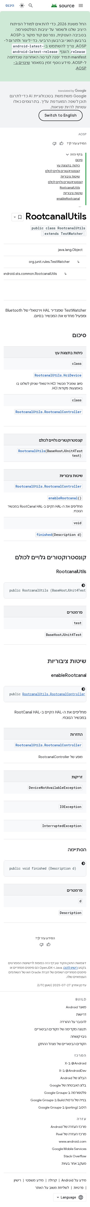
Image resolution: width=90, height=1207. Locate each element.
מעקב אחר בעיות (74, 1163)
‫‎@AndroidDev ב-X (72, 1071)
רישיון (17, 1180)
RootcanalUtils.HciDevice (58, 375)
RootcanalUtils (31, 451)
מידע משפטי (35, 1180)
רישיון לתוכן (70, 968)
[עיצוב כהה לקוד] (83, 585)
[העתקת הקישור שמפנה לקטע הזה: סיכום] (67, 336)
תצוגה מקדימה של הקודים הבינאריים (60, 1029)
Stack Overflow (75, 1156)
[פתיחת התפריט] (80, 5)
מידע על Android (73, 1180)
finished (44, 534)
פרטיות (79, 1188)
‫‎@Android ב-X (75, 1063)
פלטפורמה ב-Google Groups (65, 1093)
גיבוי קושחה (78, 1037)
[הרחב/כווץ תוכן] (67, 154)
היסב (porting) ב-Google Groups (62, 1107)
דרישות (81, 1014)
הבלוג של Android (73, 1078)
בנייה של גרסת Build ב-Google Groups (58, 1100)
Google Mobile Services (69, 1149)
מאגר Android (76, 1007)
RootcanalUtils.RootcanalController (48, 412)
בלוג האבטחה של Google (68, 1085)
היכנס (10, 5)
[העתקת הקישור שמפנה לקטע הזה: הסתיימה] (63, 850)
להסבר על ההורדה (73, 1022)
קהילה (52, 1180)
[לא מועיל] (54, 143)
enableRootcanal (63, 498)
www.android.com (72, 1141)
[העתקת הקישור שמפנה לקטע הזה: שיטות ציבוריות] (42, 661)
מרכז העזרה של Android (68, 1127)
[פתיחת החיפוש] (30, 5)
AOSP (82, 134)
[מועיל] (61, 143)
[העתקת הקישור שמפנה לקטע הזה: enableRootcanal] (46, 675)
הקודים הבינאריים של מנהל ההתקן (62, 1044)
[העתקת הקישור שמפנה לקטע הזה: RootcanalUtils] (51, 572)
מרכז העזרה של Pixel (71, 1134)
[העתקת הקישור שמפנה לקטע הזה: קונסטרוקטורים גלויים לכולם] (10, 558)
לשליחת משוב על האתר (52, 1188)
